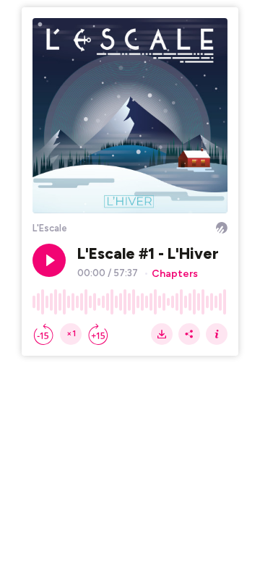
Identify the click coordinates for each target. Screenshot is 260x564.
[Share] (189, 334)
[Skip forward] (98, 334)
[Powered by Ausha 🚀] (222, 228)
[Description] (217, 334)
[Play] (49, 260)
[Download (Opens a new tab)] (162, 334)
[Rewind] (43, 334)
